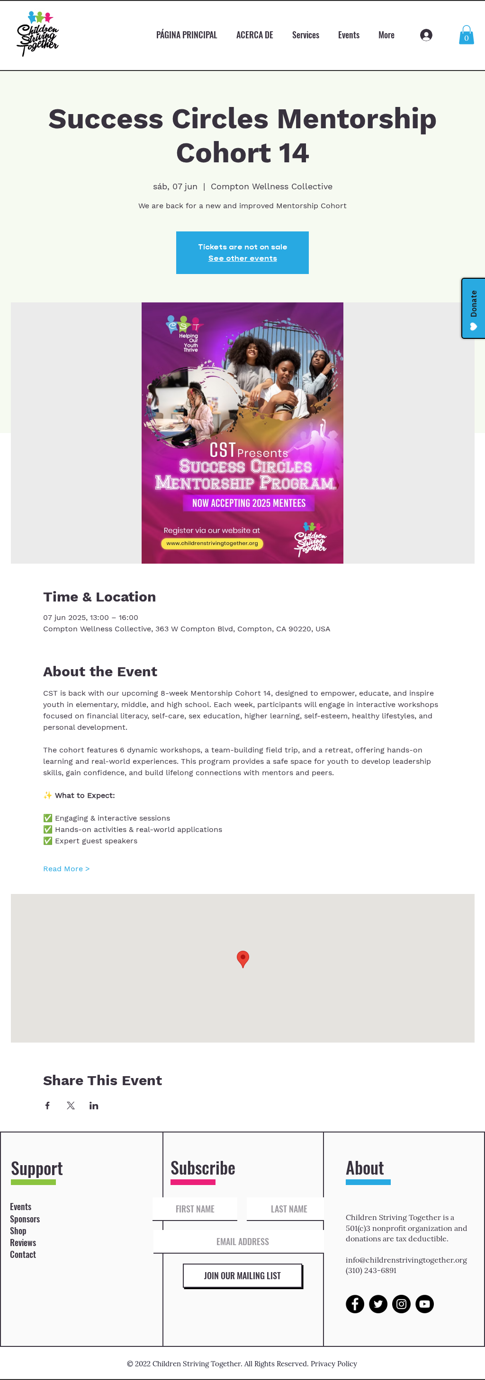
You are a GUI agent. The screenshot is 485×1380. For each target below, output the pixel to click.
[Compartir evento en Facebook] (47, 1105)
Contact (23, 1254)
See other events (242, 258)
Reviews (23, 1242)
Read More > (66, 868)
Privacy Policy (334, 1363)
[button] (466, 34)
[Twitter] (378, 1304)
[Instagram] (401, 1304)
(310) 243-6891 (371, 1270)
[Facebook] (355, 1304)
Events (20, 1206)
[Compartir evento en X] (70, 1105)
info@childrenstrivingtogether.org (406, 1260)
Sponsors (25, 1218)
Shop (18, 1230)
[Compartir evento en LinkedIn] (94, 1105)
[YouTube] (424, 1304)
